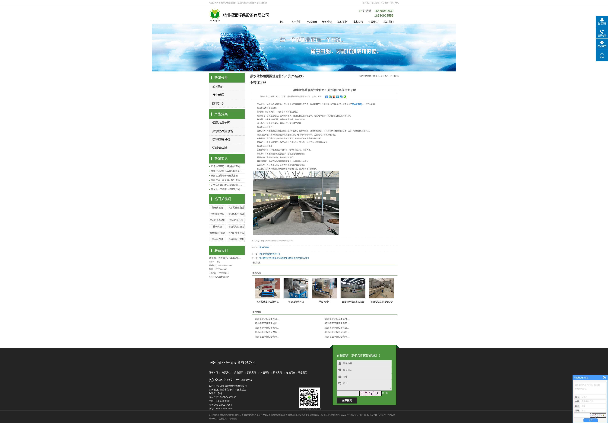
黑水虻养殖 (217, 239)
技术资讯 (358, 21)
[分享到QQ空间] (330, 97)
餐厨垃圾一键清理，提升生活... (226, 180)
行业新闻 (218, 95)
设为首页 (366, 3)
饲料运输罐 (219, 148)
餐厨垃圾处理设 (236, 226)
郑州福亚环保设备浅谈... (267, 319)
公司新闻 (218, 86)
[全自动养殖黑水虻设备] (353, 288)
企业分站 (375, 3)
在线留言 (373, 21)
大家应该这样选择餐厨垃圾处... (226, 171)
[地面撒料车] (324, 288)
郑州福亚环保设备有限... (337, 319)
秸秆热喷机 (217, 207)
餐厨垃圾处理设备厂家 (313, 415)
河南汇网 (391, 415)
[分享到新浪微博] (334, 97)
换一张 (385, 393)
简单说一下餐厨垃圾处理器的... (226, 189)
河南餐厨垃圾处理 (280, 415)
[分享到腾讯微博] (337, 97)
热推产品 (213, 419)
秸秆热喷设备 (221, 139)
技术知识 (218, 103)
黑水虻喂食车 (217, 214)
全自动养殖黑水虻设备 (353, 301)
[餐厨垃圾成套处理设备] (381, 288)
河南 (231, 419)
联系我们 (388, 21)
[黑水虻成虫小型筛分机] (267, 288)
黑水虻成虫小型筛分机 (267, 301)
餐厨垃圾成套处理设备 (381, 301)
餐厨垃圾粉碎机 (296, 301)
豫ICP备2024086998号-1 (347, 415)
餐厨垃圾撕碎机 (217, 220)
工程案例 (342, 21)
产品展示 (312, 21)
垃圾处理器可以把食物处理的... (226, 166)
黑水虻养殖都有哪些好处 (269, 254)
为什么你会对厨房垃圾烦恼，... (226, 184)
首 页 (375, 76)
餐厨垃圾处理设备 (295, 415)
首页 (281, 21)
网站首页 (213, 372)
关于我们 (296, 21)
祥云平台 (373, 415)
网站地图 (385, 3)
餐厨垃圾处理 (221, 123)
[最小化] (604, 377)
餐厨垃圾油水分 (236, 214)
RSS (392, 3)
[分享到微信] (345, 97)
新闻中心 (384, 76)
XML (397, 3)
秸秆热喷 (217, 226)
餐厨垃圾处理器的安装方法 (224, 175)
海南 (235, 419)
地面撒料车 (324, 301)
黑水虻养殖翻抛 (236, 207)
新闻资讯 (327, 21)
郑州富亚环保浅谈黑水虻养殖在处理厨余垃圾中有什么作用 (284, 258)
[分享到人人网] (341, 97)
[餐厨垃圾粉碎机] (296, 288)
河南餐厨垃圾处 (217, 233)
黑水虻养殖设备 (222, 131)
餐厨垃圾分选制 (236, 239)
